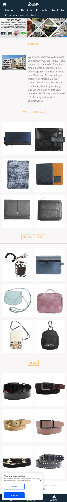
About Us (26, 10)
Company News (14, 15)
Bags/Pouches (33, 237)
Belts (33, 362)
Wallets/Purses (33, 112)
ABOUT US (33, 44)
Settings (14, 486)
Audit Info (58, 10)
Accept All (14, 495)
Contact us (33, 15)
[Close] (41, 480)
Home (9, 10)
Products (41, 10)
